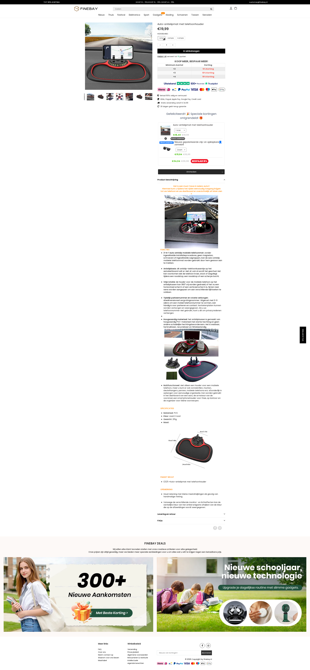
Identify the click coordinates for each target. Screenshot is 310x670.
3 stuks (171, 38)
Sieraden (207, 14)
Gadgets (157, 14)
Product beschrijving (167, 179)
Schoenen (182, 14)
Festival (121, 14)
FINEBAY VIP (162, 56)
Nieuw (101, 14)
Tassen (195, 14)
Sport (146, 14)
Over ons (102, 652)
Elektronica (134, 14)
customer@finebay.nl (258, 2)
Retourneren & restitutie (138, 657)
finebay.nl (208, 659)
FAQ (99, 649)
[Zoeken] (211, 9)
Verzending (132, 649)
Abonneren (206, 653)
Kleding (170, 14)
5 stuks (181, 38)
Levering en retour (166, 514)
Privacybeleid (133, 652)
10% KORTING (303, 335)
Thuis (111, 14)
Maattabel (102, 660)
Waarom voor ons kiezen (108, 657)
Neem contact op (105, 655)
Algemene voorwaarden (138, 655)
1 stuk (161, 38)
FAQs (160, 520)
